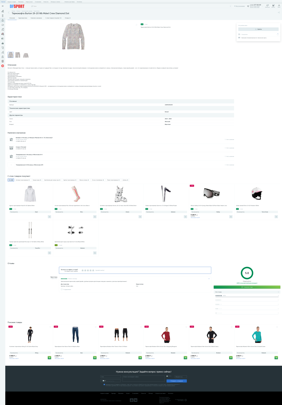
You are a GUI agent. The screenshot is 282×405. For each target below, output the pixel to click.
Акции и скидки (12, 2)
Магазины (20, 2)
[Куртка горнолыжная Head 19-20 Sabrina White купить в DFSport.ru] (30, 194)
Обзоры (150, 393)
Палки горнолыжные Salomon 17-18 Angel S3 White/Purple (161, 205)
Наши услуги (29, 2)
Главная (3, 2)
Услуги (128, 393)
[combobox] (103, 380)
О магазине (38, 2)
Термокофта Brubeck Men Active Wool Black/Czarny (204, 346)
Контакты (79, 2)
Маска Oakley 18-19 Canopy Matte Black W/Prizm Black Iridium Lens (209, 205)
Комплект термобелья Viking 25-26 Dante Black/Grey (23, 346)
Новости (45, 2)
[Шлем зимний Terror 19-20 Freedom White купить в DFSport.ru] (257, 194)
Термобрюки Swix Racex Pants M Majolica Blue (67, 346)
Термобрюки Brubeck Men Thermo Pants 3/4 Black (113, 346)
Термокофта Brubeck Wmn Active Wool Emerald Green (250, 346)
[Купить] (49, 216)
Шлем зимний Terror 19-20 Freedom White (247, 205)
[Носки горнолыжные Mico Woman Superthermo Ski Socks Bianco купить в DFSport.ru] (75, 194)
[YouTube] (131, 400)
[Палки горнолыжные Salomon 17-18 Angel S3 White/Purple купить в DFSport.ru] (166, 194)
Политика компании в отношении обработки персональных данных (164, 398)
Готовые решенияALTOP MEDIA (179, 400)
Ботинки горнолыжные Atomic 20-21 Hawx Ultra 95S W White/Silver (118, 205)
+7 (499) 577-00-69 (21, 149)
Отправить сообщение (177, 381)
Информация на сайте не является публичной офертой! (165, 401)
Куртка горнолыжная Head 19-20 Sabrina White (22, 205)
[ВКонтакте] (135, 400)
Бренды (113, 393)
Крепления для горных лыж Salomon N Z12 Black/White (70, 241)
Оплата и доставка (69, 2)
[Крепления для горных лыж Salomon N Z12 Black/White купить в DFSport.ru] (75, 230)
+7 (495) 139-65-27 (21, 141)
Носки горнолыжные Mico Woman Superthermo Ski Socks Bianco (72, 205)
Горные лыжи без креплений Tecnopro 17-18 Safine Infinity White (26, 241)
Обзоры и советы (55, 2)
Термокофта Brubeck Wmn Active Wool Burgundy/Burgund (161, 346)
